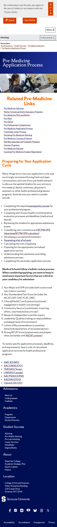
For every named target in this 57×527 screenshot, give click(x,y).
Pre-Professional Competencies (17, 125)
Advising (8, 433)
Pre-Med (8, 118)
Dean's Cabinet (11, 466)
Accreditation (24, 522)
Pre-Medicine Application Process (18, 128)
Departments (10, 417)
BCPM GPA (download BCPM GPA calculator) (27, 231)
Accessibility (9, 522)
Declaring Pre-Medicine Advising (18, 135)
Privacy (52, 522)
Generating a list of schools (17, 240)
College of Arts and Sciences (17, 483)
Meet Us (8, 395)
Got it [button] (50, 8)
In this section (46, 37)
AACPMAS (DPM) (14, 376)
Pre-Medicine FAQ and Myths (17, 115)
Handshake (9, 444)
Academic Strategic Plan (15, 464)
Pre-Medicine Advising (14, 108)
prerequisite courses (39, 206)
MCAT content (34, 335)
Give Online (30, 20)
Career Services (11, 442)
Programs (9, 414)
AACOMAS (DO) (13, 365)
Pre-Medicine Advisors (13, 148)
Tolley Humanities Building (16, 486)
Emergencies (39, 522)
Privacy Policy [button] (11, 12)
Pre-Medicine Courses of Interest (18, 138)
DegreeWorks (11, 447)
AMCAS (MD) (11, 362)
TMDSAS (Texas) (13, 369)
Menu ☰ (50, 29)
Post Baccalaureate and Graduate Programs (22, 141)
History (8, 469)
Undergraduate (11, 398)
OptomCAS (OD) (13, 383)
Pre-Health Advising (13, 436)
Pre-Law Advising (12, 439)
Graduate (9, 401)
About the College (12, 461)
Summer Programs (11, 145)
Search (11, 20)
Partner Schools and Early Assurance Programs (23, 112)
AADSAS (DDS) (12, 379)
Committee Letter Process (15, 131)
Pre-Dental (8, 121)
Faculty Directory (12, 420)
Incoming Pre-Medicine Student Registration (23, 151)
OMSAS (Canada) (13, 372)
